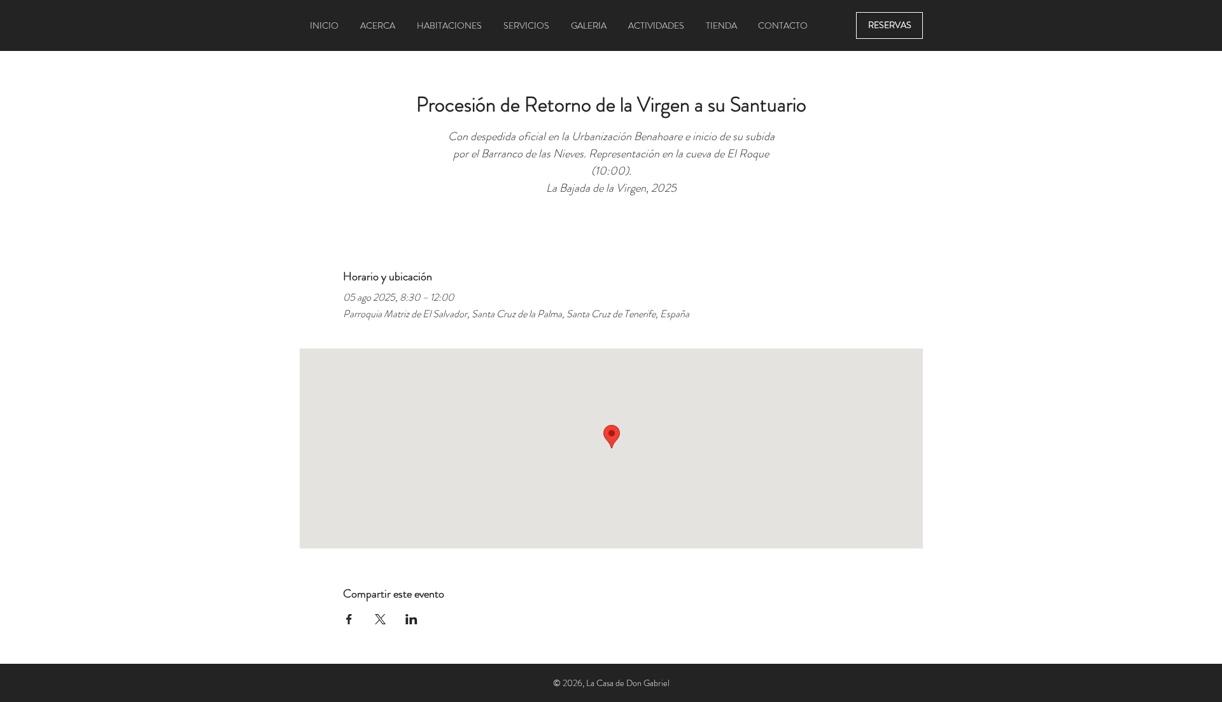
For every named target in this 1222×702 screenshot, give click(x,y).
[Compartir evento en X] (380, 619)
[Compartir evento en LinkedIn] (411, 619)
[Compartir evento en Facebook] (349, 619)
